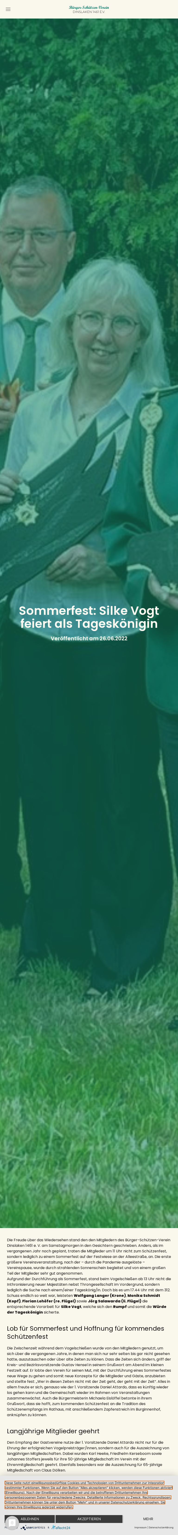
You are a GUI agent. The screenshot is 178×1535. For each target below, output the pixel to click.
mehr (148, 1519)
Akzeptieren (89, 1519)
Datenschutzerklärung (161, 1527)
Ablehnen (30, 1519)
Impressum (140, 1527)
